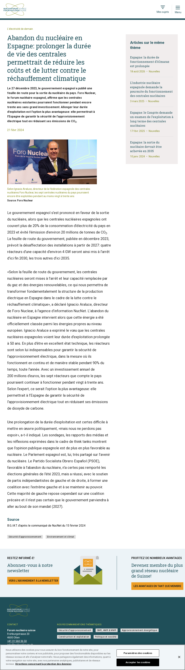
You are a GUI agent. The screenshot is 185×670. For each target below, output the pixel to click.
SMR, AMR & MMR (106, 630)
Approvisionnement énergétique (139, 630)
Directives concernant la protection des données (43, 664)
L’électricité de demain (20, 28)
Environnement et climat (60, 537)
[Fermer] (179, 657)
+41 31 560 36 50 (17, 641)
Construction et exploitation (74, 637)
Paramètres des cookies (138, 653)
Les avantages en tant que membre (157, 586)
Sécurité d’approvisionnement (25, 537)
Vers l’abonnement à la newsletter (33, 580)
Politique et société (106, 637)
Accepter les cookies (138, 662)
